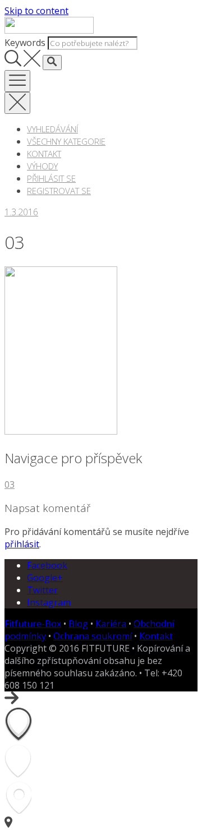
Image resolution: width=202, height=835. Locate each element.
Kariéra (110, 623)
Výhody (42, 166)
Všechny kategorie (66, 141)
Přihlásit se (51, 178)
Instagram (49, 602)
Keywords (24, 42)
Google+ (45, 577)
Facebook (47, 565)
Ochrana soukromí (92, 636)
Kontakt (44, 153)
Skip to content (36, 10)
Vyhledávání (52, 129)
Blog (78, 623)
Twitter (42, 590)
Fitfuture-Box (32, 623)
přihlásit (21, 544)
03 (9, 484)
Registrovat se (59, 190)
